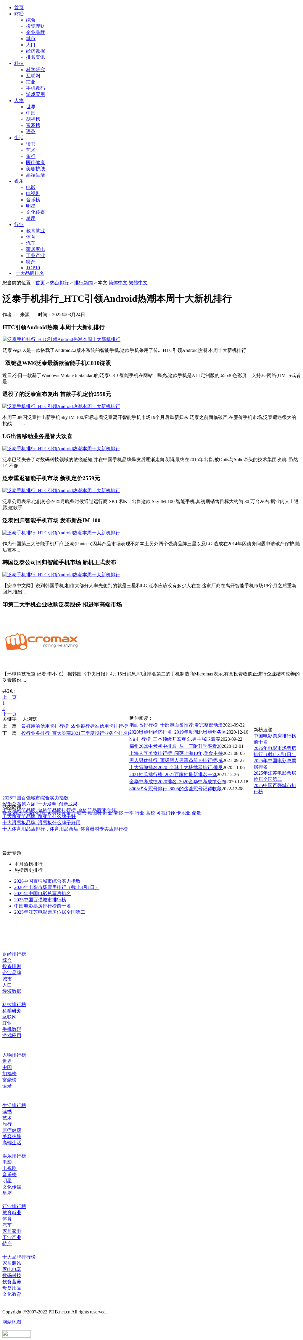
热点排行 (59, 282)
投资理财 (35, 26)
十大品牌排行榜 (19, 1256)
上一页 (9, 697)
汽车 (31, 243)
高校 (150, 812)
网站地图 (11, 1322)
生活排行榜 (14, 1105)
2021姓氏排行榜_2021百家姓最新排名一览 (173, 774)
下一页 (9, 713)
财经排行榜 (14, 954)
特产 (31, 261)
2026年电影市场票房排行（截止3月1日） (56, 887)
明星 (31, 205)
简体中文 (118, 282)
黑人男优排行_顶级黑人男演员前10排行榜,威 (176, 760)
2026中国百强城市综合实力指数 (35, 797)
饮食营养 (11, 1281)
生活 (19, 137)
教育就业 (35, 230)
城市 (31, 38)
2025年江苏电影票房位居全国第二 (49, 912)
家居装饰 (11, 1263)
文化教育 (11, 1294)
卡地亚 (183, 812)
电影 (31, 187)
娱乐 (19, 181)
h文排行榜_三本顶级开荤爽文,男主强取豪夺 (174, 739)
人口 (31, 44)
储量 (196, 812)
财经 (19, 13)
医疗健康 (35, 162)
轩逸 (7, 812)
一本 (129, 812)
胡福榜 (33, 119)
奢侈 (118, 812)
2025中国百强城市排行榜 (40, 899)
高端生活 (35, 174)
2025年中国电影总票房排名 (42, 893)
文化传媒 (35, 212)
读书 (31, 143)
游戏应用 (35, 94)
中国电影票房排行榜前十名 (42, 905)
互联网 (33, 75)
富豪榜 (33, 125)
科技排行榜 (14, 1004)
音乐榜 (33, 199)
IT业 (30, 81)
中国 (31, 112)
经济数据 (35, 50)
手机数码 (35, 88)
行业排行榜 (14, 1206)
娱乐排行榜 (14, 1155)
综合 (31, 19)
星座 (31, 218)
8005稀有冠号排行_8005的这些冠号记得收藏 (175, 788)
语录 (31, 131)
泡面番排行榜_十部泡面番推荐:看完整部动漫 (176, 724)
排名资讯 (35, 57)
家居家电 (35, 249)
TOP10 (33, 267)
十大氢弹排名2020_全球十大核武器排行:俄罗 (176, 767)
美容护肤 (35, 168)
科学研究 (35, 69)
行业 (19, 224)
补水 (17, 812)
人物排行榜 (14, 1054)
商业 (107, 812)
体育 (31, 236)
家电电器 (11, 1269)
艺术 (31, 150)
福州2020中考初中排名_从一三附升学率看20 (175, 746)
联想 (81, 812)
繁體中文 (138, 282)
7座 (42, 812)
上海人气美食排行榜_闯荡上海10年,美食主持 (176, 753)
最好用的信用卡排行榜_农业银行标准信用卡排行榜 (74, 726)
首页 (19, 7)
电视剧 (33, 193)
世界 (31, 106)
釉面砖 (95, 812)
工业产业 (35, 255)
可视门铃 (165, 812)
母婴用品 (11, 1287)
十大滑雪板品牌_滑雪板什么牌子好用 (41, 822)
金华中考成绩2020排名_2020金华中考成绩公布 (177, 781)
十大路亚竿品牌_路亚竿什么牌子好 (39, 816)
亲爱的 (31, 812)
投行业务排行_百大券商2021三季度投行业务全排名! (75, 733)
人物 (19, 100)
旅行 (31, 156)
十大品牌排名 (30, 273)
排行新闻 (83, 282)
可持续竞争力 (61, 812)
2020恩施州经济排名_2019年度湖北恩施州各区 (177, 732)
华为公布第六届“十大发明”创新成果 (40, 804)
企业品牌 (35, 32)
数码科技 (11, 1275)
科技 (19, 63)
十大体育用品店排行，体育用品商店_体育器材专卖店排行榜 (65, 828)
